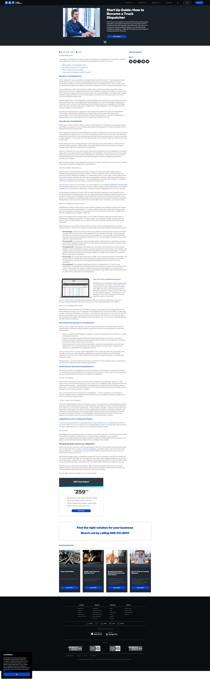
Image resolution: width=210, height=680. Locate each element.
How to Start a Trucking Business (140, 572)
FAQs (111, 608)
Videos (111, 616)
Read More (69, 587)
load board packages (89, 449)
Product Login (127, 608)
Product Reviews (96, 616)
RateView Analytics (97, 610)
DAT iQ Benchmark (96, 612)
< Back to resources (135, 52)
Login (187, 2)
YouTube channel (94, 424)
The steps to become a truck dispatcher (75, 67)
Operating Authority (97, 614)
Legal (85, 655)
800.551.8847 (119, 533)
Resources (155, 2)
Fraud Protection (128, 610)
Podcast (112, 618)
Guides (111, 614)
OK (17, 674)
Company (81, 605)
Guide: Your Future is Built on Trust (91, 572)
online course (103, 426)
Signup (199, 2)
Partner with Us (81, 616)
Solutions (142, 2)
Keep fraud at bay (67, 571)
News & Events (81, 614)
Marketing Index (70, 655)
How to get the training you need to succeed (76, 72)
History (79, 610)
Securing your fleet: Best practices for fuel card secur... (116, 573)
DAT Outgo (95, 618)
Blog (111, 610)
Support (128, 605)
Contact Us (127, 614)
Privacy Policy (93, 655)
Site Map (79, 655)
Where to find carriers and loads (72, 70)
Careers (80, 612)
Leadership (80, 608)
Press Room (113, 612)
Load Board (95, 608)
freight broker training (95, 117)
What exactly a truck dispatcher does (74, 65)
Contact (169, 2)
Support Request (128, 612)
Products (128, 2)
